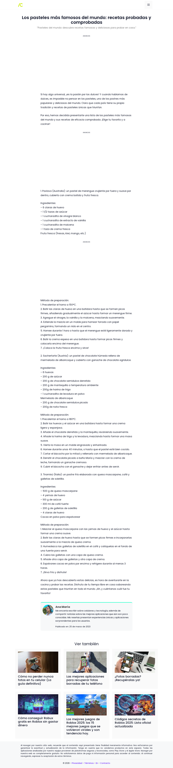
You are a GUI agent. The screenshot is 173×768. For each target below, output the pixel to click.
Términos (89, 763)
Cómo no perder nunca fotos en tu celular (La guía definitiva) (35, 680)
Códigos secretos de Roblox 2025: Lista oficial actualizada (133, 722)
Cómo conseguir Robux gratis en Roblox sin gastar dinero (38, 721)
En (97, 763)
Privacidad (77, 763)
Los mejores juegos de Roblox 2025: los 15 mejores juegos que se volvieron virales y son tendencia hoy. (83, 726)
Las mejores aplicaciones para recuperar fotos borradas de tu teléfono (85, 680)
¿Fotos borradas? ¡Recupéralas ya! (128, 678)
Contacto (105, 763)
